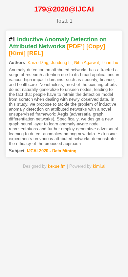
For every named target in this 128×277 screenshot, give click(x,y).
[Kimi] (17, 53)
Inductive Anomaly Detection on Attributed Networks (58, 43)
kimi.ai (99, 166)
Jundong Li (61, 62)
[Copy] (95, 46)
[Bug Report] (105, 261)
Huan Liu (109, 62)
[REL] (35, 53)
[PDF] (76, 46)
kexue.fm (57, 166)
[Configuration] (84, 261)
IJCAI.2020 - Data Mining (51, 150)
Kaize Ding (38, 62)
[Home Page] (23, 261)
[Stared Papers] (64, 261)
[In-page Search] (43, 261)
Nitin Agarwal (86, 62)
